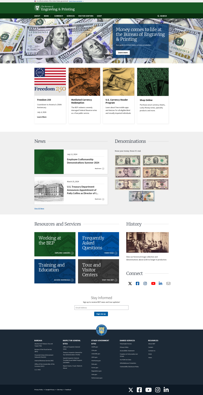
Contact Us (151, 351)
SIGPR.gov (94, 347)
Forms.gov (94, 368)
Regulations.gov (96, 371)
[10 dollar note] (156, 177)
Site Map (60, 390)
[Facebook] (138, 284)
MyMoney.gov (96, 361)
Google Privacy (50, 390)
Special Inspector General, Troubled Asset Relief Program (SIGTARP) (72, 360)
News (150, 357)
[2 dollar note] (156, 165)
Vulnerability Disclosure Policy (129, 367)
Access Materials (62, 280)
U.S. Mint (38, 370)
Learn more (123, 52)
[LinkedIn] (161, 284)
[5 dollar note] (128, 177)
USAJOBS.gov (95, 354)
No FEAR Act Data (125, 360)
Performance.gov (96, 378)
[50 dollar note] (156, 189)
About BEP (151, 344)
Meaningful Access (126, 344)
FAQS (150, 354)
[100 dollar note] (142, 201)
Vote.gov (94, 374)
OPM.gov (94, 357)
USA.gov (94, 350)
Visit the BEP (108, 280)
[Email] (169, 284)
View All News (39, 209)
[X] (130, 285)
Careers (150, 347)
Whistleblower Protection (128, 363)
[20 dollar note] (128, 189)
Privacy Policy (124, 347)
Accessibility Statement (127, 351)
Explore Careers (62, 253)
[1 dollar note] (128, 165)
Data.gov (94, 364)
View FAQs (109, 253)
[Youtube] (153, 284)
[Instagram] (145, 284)
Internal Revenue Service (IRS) (44, 361)
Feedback (68, 390)
